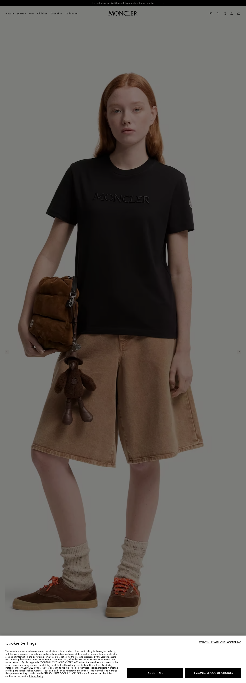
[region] (123, 659)
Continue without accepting (220, 642)
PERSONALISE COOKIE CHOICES (213, 673)
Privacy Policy (36, 676)
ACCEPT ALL (155, 673)
